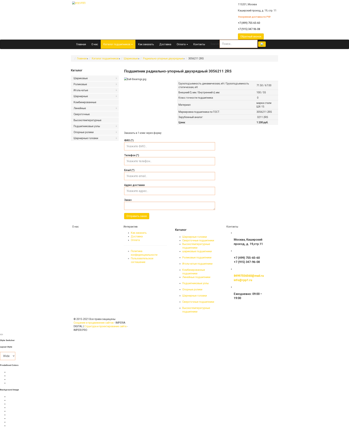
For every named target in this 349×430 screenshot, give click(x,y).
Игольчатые (81, 90)
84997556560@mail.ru (249, 275)
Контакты (199, 44)
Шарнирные (81, 96)
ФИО (129, 140)
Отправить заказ (137, 216)
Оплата (181, 44)
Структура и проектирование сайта (105, 326)
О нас (94, 44)
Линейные (80, 108)
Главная (81, 44)
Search (214, 43)
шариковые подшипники (197, 251)
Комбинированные (85, 102)
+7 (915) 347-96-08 (249, 29)
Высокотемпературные (87, 120)
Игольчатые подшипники (197, 263)
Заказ (128, 199)
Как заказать (146, 44)
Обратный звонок (250, 36)
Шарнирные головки (86, 138)
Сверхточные (82, 114)
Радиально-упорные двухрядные (163, 58)
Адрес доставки (134, 185)
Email (129, 170)
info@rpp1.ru (243, 280)
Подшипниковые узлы (87, 126)
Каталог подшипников (117, 44)
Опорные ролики (84, 132)
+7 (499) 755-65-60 (249, 22)
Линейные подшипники (196, 277)
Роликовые (80, 84)
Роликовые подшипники (196, 257)
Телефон (131, 155)
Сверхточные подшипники (198, 240)
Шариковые (131, 58)
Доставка (165, 44)
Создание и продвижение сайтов (94, 322)
